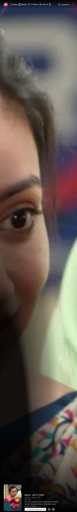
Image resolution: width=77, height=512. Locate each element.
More (39, 506)
